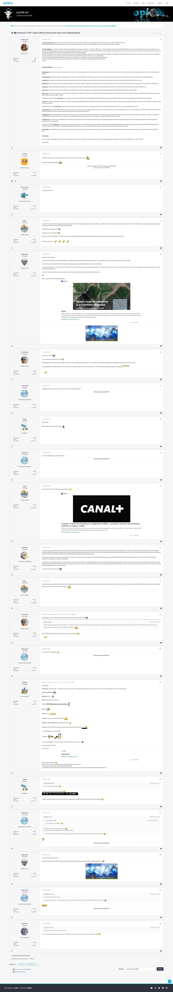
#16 (160, 779)
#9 (160, 452)
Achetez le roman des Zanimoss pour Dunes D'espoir (57, 764)
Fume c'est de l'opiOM (57, 26)
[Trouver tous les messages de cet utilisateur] (12, 147)
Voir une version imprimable (22, 969)
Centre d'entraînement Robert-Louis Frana (35, 26)
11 (26, 964)
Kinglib (24, 682)
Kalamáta (24, 254)
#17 (160, 812)
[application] (60, 793)
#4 (160, 220)
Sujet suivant (25, 955)
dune (24, 221)
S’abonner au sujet (20, 971)
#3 (160, 187)
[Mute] (70, 794)
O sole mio (24, 352)
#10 (160, 486)
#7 (160, 385)
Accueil (128, 3)
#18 (160, 854)
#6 (160, 352)
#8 (160, 419)
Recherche (151, 3)
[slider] (74, 793)
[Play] (44, 794)
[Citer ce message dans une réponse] (161, 147)
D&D (16, 988)
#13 (160, 614)
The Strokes (24, 187)
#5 (160, 254)
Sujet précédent (16, 955)
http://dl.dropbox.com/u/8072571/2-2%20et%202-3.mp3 (58, 830)
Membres (136, 3)
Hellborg (25, 547)
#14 (160, 648)
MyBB (29, 988)
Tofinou (24, 154)
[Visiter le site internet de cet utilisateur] (12, 181)
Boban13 (25, 923)
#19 (160, 890)
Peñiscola (24, 386)
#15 (160, 682)
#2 (160, 153)
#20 (160, 923)
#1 (160, 39)
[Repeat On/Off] (47, 794)
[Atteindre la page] (36, 964)
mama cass (24, 39)
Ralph (24, 419)
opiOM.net (8, 2)
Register (159, 3)
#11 (160, 547)
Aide (143, 3)
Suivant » (31, 964)
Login (167, 3)
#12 (160, 581)
